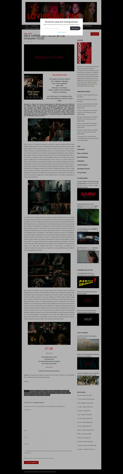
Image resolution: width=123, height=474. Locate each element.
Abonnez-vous (75, 28)
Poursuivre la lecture (61, 32)
